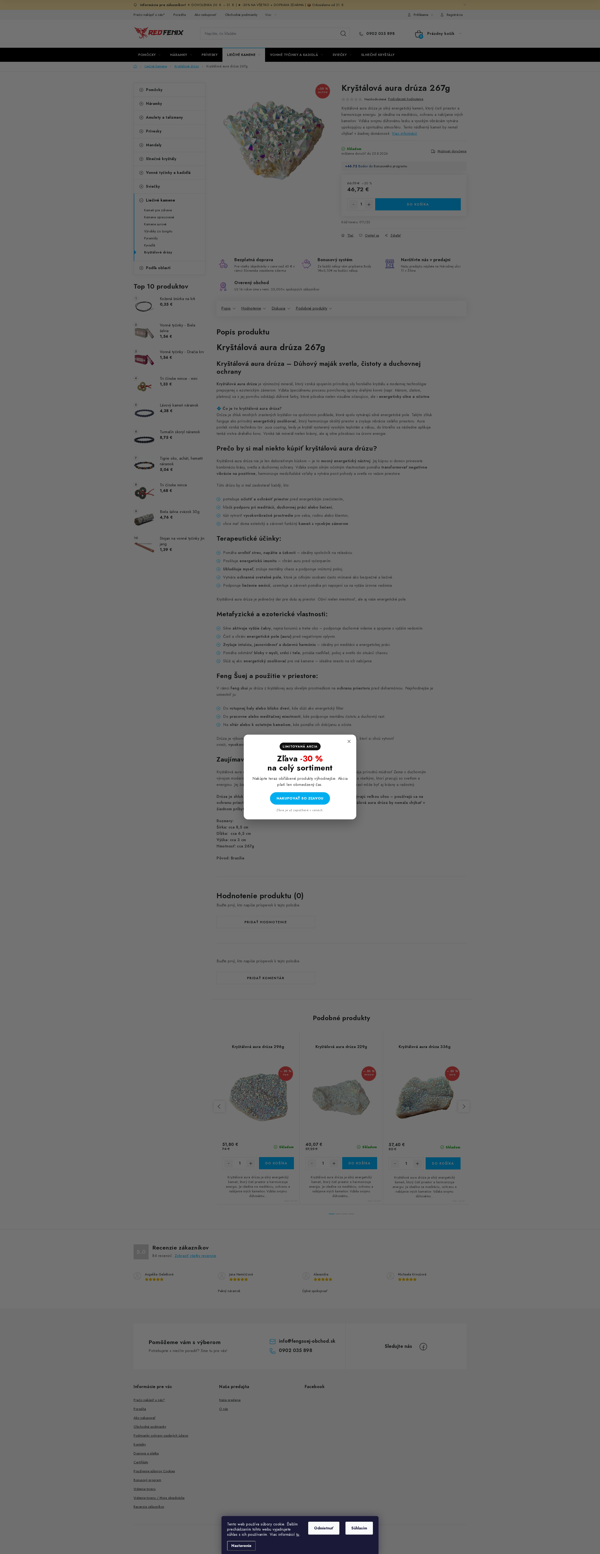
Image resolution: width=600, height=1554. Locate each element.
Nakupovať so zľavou (300, 798)
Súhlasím (359, 1528)
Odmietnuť (324, 1528)
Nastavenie (241, 1545)
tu (297, 1534)
